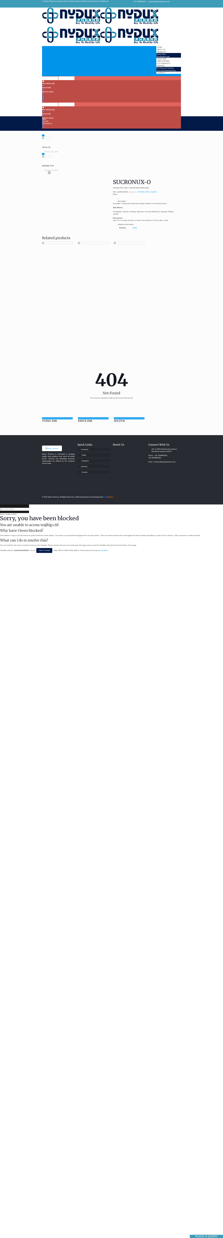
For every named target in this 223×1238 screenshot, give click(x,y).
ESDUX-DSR (85, 420)
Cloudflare (104, 550)
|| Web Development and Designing (87, 497)
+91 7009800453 (139, 1)
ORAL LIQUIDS (151, 192)
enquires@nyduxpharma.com (159, 1)
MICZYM (119, 420)
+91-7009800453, (161, 455)
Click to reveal (44, 550)
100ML (134, 228)
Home (44, 119)
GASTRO (45, 121)
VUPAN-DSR (49, 420)
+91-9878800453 (154, 458)
